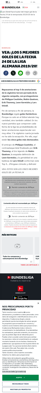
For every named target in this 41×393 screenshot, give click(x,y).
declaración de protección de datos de (19, 227)
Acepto (19, 377)
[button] (38, 7)
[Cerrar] (38, 303)
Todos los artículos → (30, 265)
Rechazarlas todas (20, 384)
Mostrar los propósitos (20, 389)
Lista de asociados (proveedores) (14, 371)
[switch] (8, 187)
